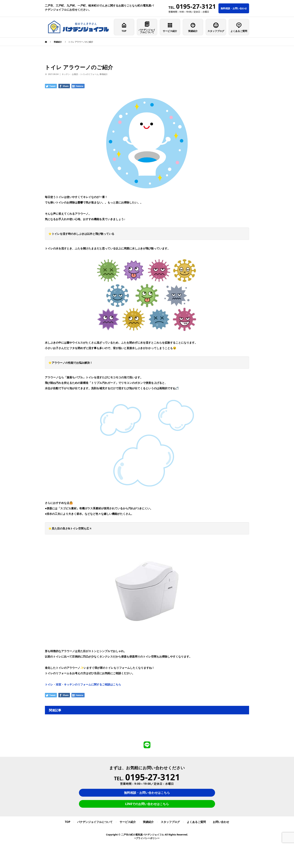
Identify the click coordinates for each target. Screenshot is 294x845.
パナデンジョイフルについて (147, 31)
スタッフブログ (216, 31)
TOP (124, 31)
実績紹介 (193, 31)
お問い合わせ (221, 822)
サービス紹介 (170, 31)
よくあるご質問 (239, 31)
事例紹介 (104, 74)
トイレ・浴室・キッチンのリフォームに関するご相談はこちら (83, 684)
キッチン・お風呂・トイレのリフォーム (80, 74)
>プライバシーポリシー (147, 838)
